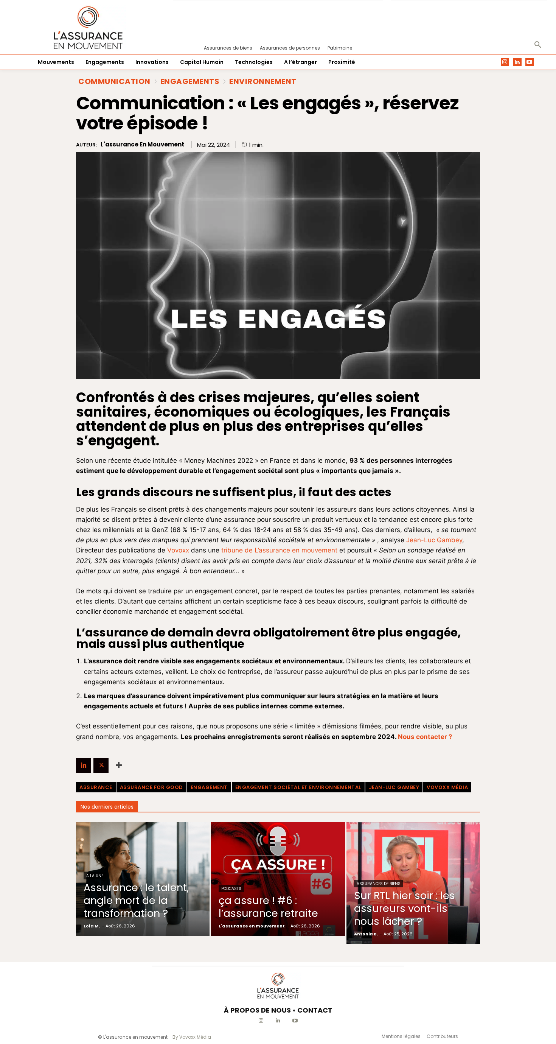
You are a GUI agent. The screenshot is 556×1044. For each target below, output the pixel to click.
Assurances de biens (379, 884)
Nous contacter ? (425, 737)
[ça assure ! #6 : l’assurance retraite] (278, 879)
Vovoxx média (447, 787)
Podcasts (231, 889)
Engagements (190, 81)
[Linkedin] (517, 62)
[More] (119, 765)
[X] (101, 765)
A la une (94, 876)
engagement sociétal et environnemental (298, 787)
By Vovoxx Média (191, 1037)
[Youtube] (529, 62)
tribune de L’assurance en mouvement (279, 550)
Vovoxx (178, 550)
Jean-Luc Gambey (434, 540)
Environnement (263, 81)
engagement (209, 787)
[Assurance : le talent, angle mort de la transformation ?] (143, 879)
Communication (114, 81)
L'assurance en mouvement (142, 144)
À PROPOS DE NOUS (257, 1010)
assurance (95, 787)
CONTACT (314, 1010)
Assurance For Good (151, 787)
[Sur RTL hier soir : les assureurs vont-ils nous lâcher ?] (413, 883)
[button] (538, 45)
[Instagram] (505, 62)
